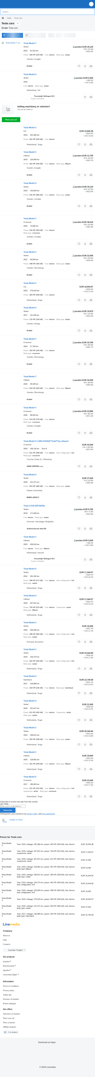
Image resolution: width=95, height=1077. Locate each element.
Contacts (6, 944)
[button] (91, 4)
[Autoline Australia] (16, 4)
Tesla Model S (30, 74)
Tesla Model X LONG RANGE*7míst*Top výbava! (46, 441)
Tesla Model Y (30, 43)
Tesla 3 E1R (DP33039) (34, 506)
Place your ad (11, 120)
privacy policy (32, 814)
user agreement (48, 814)
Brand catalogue (9, 1003)
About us (6, 935)
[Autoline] (2, 18)
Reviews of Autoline (11, 999)
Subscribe (7, 810)
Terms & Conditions (11, 986)
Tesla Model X (30, 701)
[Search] (91, 11)
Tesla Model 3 (30, 127)
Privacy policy (8, 990)
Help (5, 940)
